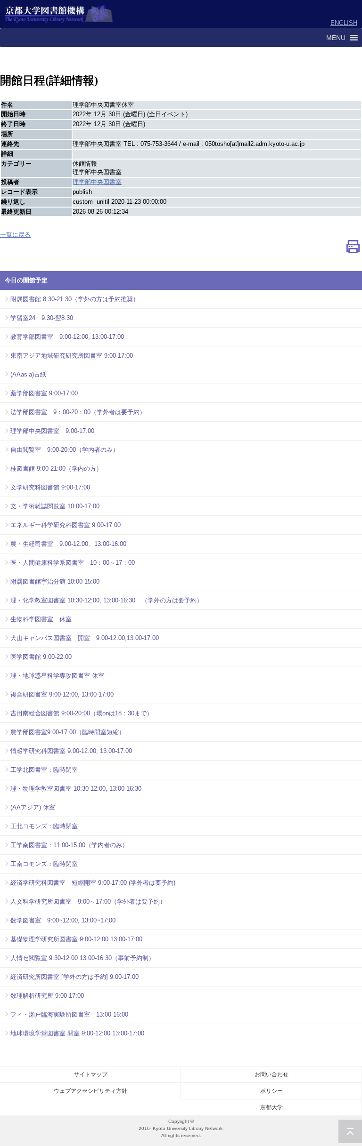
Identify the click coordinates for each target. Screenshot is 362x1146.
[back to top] (350, 1131)
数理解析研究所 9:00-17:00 (47, 995)
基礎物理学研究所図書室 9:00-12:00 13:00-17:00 (76, 939)
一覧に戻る (15, 234)
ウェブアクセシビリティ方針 (90, 1091)
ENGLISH (343, 22)
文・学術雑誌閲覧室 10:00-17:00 (54, 506)
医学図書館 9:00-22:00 (41, 656)
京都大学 (271, 1107)
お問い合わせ (271, 1074)
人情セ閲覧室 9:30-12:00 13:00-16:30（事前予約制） (82, 958)
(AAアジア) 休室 (32, 807)
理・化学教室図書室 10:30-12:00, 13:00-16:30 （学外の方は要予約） (106, 600)
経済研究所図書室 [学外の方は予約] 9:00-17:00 (74, 976)
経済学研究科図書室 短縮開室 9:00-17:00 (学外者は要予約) (92, 882)
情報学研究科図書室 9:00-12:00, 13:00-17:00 (71, 750)
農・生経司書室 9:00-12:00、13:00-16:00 (68, 543)
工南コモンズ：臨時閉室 (44, 863)
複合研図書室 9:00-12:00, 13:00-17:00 (62, 694)
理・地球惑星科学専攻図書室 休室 (57, 675)
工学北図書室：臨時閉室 (44, 769)
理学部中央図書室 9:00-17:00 (52, 430)
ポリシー (271, 1091)
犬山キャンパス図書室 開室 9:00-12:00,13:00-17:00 (84, 637)
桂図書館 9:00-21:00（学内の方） (56, 468)
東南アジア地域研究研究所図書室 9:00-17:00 (71, 355)
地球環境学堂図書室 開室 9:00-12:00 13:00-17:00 (77, 1033)
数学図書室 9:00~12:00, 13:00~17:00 (62, 920)
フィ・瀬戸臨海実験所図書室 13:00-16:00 (69, 1014)
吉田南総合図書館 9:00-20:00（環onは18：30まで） (81, 713)
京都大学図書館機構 (59, 14)
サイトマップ (90, 1074)
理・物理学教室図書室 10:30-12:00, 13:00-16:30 (75, 788)
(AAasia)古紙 (28, 374)
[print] (353, 248)
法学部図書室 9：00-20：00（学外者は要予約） (78, 412)
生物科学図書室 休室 (41, 619)
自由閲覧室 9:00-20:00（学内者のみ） (64, 449)
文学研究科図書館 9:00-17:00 (50, 487)
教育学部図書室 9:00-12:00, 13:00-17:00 (67, 336)
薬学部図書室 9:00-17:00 (44, 393)
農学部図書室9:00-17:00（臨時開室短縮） (67, 732)
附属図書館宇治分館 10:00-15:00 (54, 581)
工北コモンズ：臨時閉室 (44, 826)
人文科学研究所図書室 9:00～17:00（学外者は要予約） (88, 901)
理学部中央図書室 (97, 181)
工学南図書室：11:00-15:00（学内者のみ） (69, 845)
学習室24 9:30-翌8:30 (41, 317)
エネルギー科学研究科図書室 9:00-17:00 (65, 525)
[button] (336, 37)
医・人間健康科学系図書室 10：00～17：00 (72, 562)
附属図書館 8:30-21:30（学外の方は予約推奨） (74, 299)
